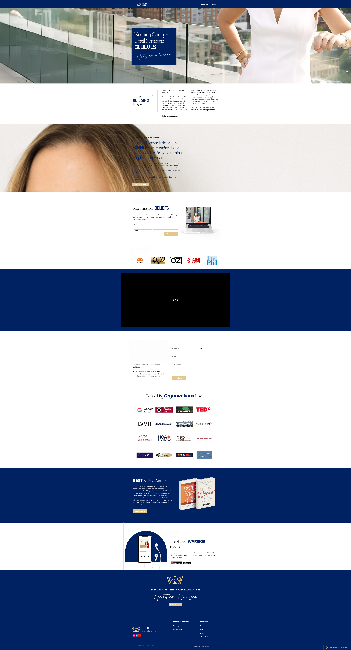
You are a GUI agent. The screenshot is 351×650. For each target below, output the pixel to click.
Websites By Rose (156, 646)
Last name (155, 224)
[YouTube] (139, 635)
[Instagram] (134, 635)
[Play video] (175, 300)
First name (137, 224)
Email (136, 230)
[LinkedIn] (137, 635)
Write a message (177, 364)
